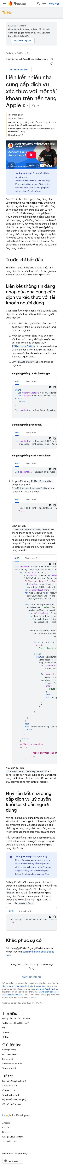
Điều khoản (7, 1153)
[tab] (17, 381)
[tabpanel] (34, 401)
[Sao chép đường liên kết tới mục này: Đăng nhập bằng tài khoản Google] (53, 373)
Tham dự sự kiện (9, 1068)
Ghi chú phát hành (10, 1095)
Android (6, 1122)
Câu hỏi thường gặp (11, 1104)
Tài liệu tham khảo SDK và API (15, 1023)
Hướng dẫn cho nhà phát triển (16, 1018)
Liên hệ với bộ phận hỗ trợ (14, 1081)
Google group (8, 1090)
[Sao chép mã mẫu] (54, 387)
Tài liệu (7, 12)
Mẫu (4, 1027)
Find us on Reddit (10, 1054)
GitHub (5, 1037)
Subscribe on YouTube (12, 1063)
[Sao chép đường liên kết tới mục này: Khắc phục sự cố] (44, 940)
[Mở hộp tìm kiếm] (38, 3)
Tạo (28, 53)
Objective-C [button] (31, 381)
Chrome (6, 1127)
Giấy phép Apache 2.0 (45, 989)
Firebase (9, 53)
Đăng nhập (54, 3)
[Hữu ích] (52, 59)
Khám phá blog (9, 1049)
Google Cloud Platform (13, 1136)
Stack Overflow (9, 1085)
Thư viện (6, 1032)
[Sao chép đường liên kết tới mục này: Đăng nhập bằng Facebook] (44, 425)
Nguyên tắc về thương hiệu (14, 1099)
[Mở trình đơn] (5, 3)
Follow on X (7, 1059)
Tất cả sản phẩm (9, 1141)
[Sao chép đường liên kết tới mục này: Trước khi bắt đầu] (46, 260)
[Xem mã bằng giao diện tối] (50, 387)
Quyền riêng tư (22, 1153)
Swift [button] (17, 381)
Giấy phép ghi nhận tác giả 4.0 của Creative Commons (26, 986)
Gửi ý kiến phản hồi (19, 69)
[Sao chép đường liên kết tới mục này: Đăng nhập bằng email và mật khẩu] (53, 455)
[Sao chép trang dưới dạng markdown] (33, 105)
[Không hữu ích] (52, 63)
